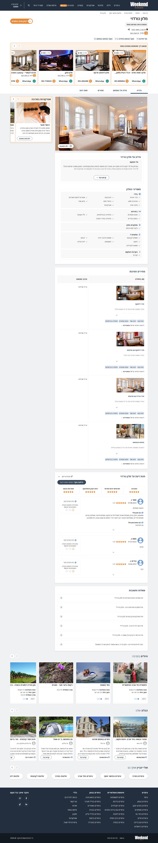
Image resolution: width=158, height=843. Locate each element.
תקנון (74, 814)
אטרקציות (73, 818)
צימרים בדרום (118, 801)
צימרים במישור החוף (112, 776)
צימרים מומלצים (141, 810)
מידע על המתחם (120, 90)
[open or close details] (113, 503)
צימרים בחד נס (142, 814)
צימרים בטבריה (94, 822)
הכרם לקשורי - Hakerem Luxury (21, 72)
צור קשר (73, 801)
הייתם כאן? (71, 482)
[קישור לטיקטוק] (20, 804)
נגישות (122, 838)
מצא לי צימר (38, 5)
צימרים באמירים (94, 805)
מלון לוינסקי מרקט (101, 72)
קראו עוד (102, 177)
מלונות (138, 13)
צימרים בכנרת (94, 810)
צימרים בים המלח (117, 818)
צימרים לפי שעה (70, 822)
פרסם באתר (72, 810)
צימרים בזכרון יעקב (140, 805)
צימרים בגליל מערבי (92, 801)
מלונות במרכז (128, 13)
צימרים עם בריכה (141, 822)
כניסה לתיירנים (71, 797)
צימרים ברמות (94, 818)
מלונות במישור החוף (115, 13)
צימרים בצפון (142, 801)
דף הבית (145, 13)
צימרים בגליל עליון (93, 814)
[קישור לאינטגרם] (20, 798)
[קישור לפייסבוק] (26, 798)
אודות (74, 805)
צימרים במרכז (138, 776)
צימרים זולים (143, 818)
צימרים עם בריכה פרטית (114, 810)
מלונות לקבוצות (37, 776)
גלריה (139, 90)
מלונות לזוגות (13, 776)
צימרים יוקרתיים (117, 805)
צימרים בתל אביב (85, 776)
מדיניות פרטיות (112, 838)
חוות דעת (83, 90)
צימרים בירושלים (141, 826)
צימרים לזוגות (118, 814)
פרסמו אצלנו (51, 5)
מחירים (101, 90)
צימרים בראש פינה (93, 797)
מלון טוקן (68, 72)
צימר (146, 797)
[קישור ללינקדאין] (26, 804)
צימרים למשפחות (117, 797)
